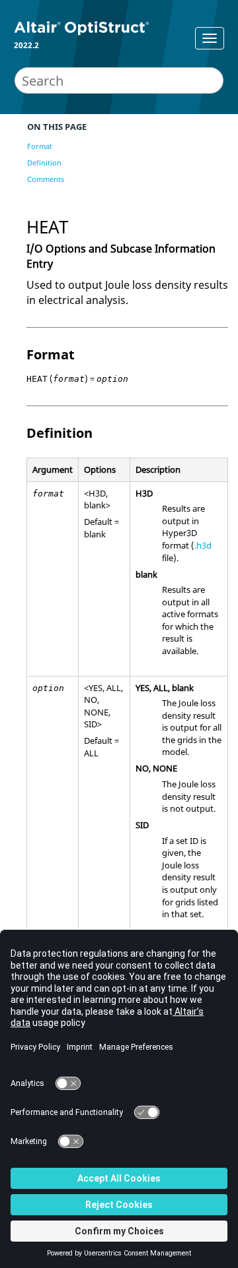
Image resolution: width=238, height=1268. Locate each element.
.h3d (203, 545)
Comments (45, 179)
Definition (44, 162)
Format (39, 146)
